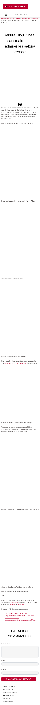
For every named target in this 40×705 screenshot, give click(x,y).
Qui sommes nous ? (8, 695)
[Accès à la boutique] (6, 14)
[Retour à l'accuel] (30, 6)
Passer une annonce (8, 701)
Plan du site (6, 698)
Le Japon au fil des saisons (30, 18)
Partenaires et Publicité (10, 692)
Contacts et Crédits (9, 686)
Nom (3, 660)
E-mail (4, 669)
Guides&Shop (17, 6)
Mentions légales (8, 689)
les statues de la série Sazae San (15, 363)
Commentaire (5, 644)
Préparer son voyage (13, 18)
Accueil (3, 18)
